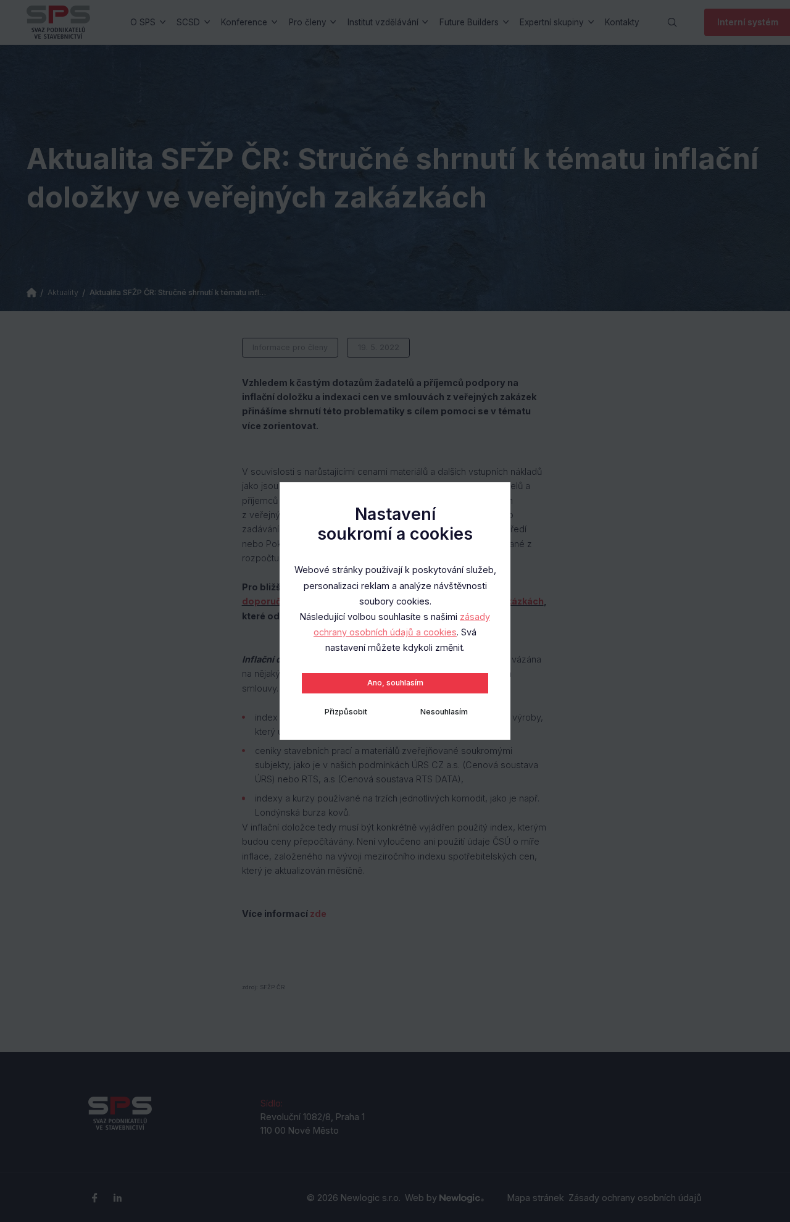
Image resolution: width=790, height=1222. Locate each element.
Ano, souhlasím (395, 682)
